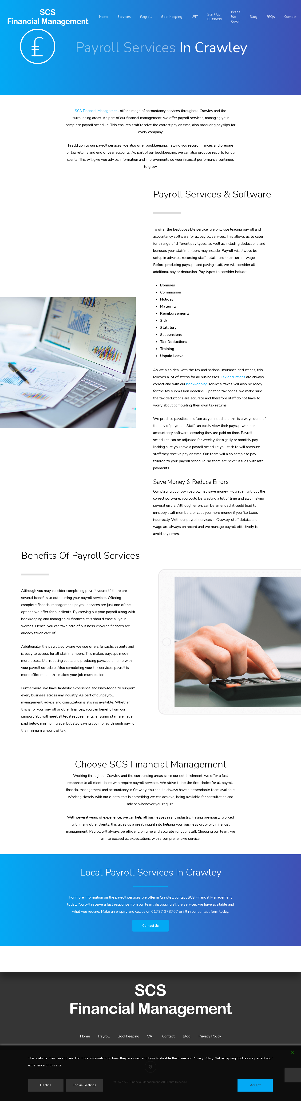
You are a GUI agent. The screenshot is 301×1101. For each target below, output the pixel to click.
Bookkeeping (128, 1036)
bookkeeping (196, 384)
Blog (186, 1036)
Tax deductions (233, 377)
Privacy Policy (209, 1036)
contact (204, 911)
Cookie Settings (84, 1085)
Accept (255, 1085)
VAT (150, 1036)
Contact (168, 1036)
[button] (150, 926)
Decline (45, 1085)
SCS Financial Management (97, 110)
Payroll (104, 1036)
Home (85, 1036)
